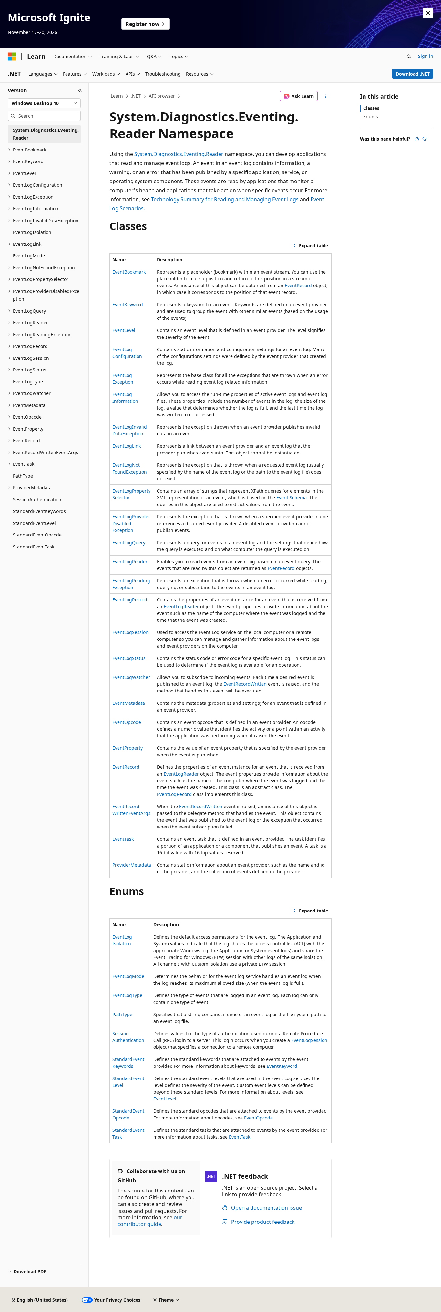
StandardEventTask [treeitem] (33, 547)
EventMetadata (128, 703)
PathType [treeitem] (23, 476)
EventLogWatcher (131, 677)
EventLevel (123, 330)
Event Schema (291, 498)
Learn (117, 96)
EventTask (123, 839)
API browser (162, 96)
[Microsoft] (12, 56)
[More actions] (326, 96)
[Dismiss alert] (428, 13)
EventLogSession (130, 632)
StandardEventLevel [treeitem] (34, 523)
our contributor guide (150, 1221)
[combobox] (44, 103)
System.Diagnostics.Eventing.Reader (178, 154)
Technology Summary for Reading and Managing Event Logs (225, 199)
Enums (370, 116)
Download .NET (413, 74)
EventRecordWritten (245, 684)
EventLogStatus (129, 658)
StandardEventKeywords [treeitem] (39, 511)
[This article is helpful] (417, 139)
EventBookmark (129, 272)
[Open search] (409, 56)
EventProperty (127, 748)
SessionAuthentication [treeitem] (37, 499)
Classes (371, 108)
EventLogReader (130, 561)
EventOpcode (126, 722)
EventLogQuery (128, 542)
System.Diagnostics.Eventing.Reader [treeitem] (46, 134)
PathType (122, 1014)
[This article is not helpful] (424, 139)
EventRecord (298, 285)
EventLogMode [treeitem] (29, 256)
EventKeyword (127, 304)
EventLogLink (126, 446)
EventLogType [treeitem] (28, 382)
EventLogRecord (129, 600)
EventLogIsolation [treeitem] (32, 232)
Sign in (425, 56)
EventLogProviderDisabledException (131, 523)
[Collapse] (80, 90)
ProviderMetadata (131, 865)
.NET (136, 96)
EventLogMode (128, 976)
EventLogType (127, 995)
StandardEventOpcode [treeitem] (37, 535)
